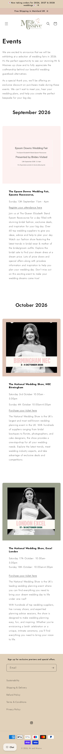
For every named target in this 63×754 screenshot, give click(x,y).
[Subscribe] (52, 668)
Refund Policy (13, 694)
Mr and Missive (35, 748)
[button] (6, 23)
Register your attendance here (25, 207)
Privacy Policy (13, 709)
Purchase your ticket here (23, 410)
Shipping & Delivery (16, 687)
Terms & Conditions (16, 702)
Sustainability (12, 680)
